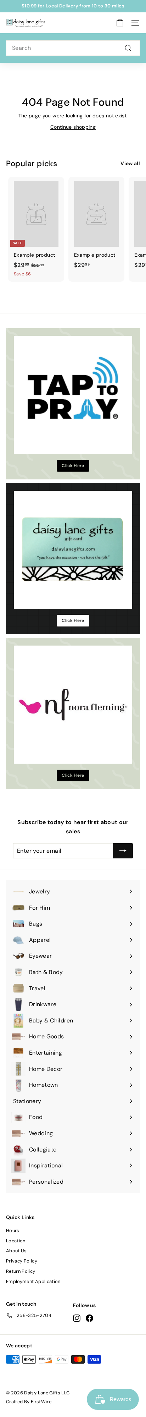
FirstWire (41, 1402)
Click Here (73, 465)
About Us (16, 1251)
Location (16, 1241)
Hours (12, 1231)
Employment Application (33, 1281)
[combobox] (73, 48)
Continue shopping (73, 127)
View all (130, 163)
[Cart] (120, 22)
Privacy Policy (21, 1261)
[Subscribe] (123, 851)
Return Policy (20, 1271)
